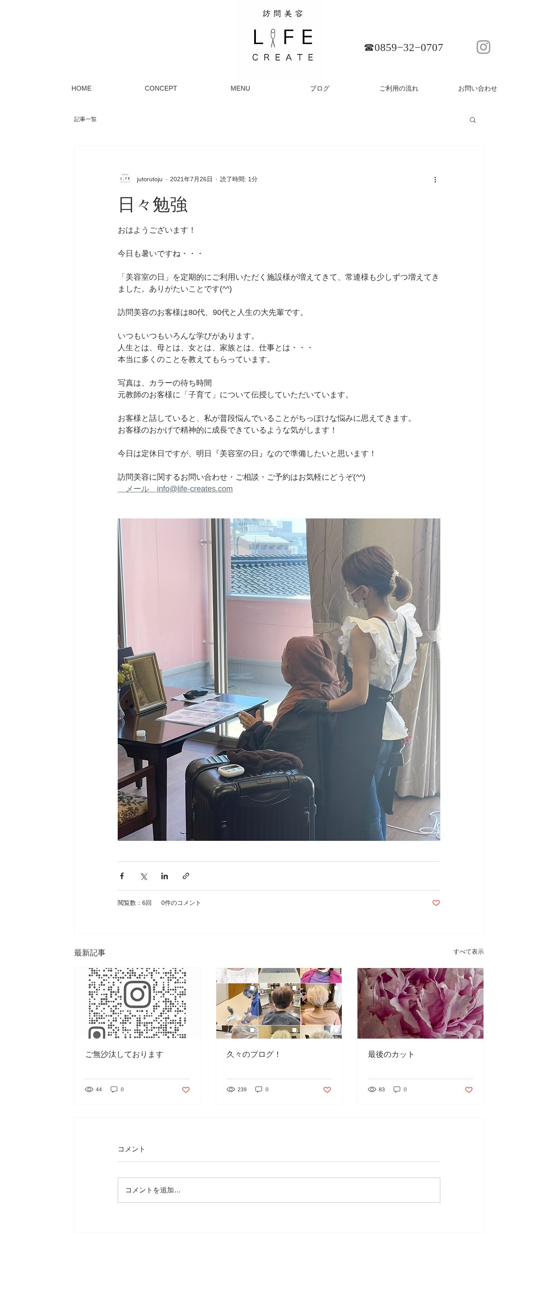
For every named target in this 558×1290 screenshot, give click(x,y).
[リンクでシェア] (186, 876)
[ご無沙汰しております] (138, 1003)
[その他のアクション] (435, 179)
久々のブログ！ (254, 1054)
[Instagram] (483, 47)
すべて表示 (468, 951)
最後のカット (391, 1054)
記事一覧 (85, 119)
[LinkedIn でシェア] (164, 876)
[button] (473, 119)
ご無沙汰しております (124, 1054)
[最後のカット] (420, 1003)
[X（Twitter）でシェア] (143, 876)
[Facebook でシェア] (122, 876)
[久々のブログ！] (279, 1003)
